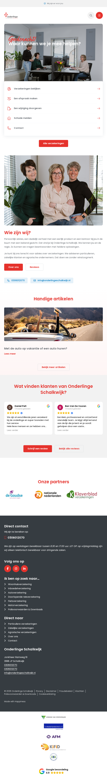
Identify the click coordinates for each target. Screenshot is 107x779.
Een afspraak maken (25, 98)
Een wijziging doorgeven (28, 108)
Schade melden (23, 118)
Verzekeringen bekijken (27, 88)
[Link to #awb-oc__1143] (99, 15)
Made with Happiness (14, 701)
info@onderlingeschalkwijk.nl (20, 672)
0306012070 (16, 538)
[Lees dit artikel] (53, 331)
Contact (19, 128)
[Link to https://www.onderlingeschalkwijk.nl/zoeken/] (90, 15)
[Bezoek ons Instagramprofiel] (16, 568)
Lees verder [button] (48, 430)
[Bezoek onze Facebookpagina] (7, 568)
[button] (11, 324)
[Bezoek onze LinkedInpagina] (24, 568)
